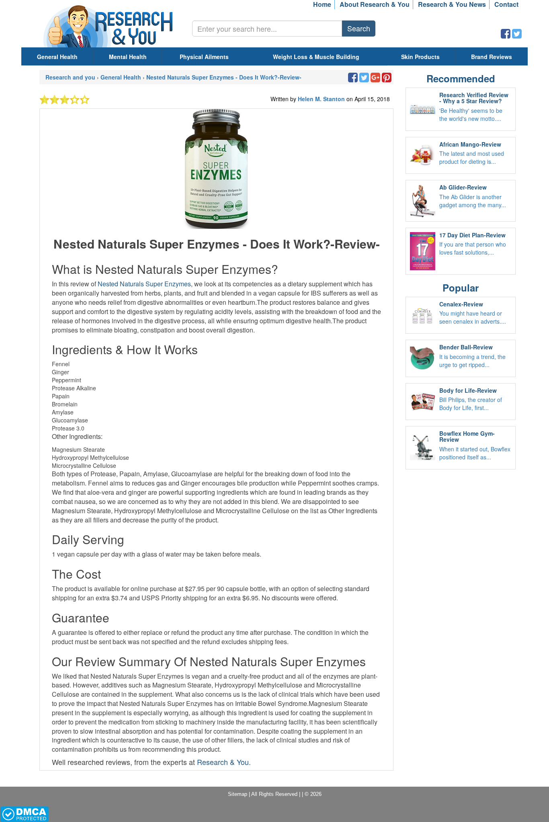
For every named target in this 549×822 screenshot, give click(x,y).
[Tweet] (517, 35)
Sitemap (237, 794)
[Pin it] (386, 79)
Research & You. (224, 762)
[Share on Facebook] (505, 35)
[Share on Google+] (375, 79)
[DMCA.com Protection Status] (24, 813)
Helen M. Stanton (322, 99)
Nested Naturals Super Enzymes (144, 283)
